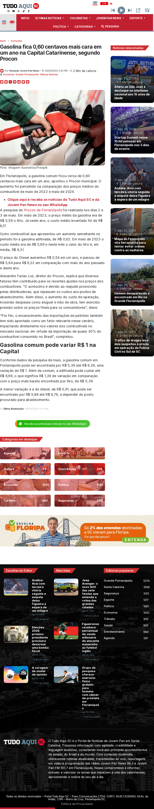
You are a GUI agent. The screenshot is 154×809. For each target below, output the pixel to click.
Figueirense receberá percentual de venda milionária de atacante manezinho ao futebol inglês (90, 637)
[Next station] (113, 10)
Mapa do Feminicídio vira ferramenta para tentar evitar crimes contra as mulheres (130, 244)
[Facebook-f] (29, 11)
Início (3, 40)
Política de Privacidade (77, 804)
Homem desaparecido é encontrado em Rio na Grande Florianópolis (132, 297)
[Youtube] (13, 11)
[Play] (121, 10)
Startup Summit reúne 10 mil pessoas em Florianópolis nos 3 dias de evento (131, 143)
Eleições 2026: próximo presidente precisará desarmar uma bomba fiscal (40, 639)
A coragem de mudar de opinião (40, 671)
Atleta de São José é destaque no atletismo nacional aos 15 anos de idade (132, 92)
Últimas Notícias (49, 74)
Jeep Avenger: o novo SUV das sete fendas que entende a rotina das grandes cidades (90, 593)
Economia (16, 40)
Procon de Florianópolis (43, 210)
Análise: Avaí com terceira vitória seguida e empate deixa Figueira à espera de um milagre (132, 193)
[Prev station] (130, 10)
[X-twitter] (18, 11)
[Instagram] (8, 11)
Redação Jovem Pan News (24, 70)
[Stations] (147, 10)
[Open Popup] (138, 10)
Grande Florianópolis (27, 74)
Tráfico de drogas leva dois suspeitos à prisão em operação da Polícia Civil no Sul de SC (131, 345)
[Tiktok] (24, 11)
